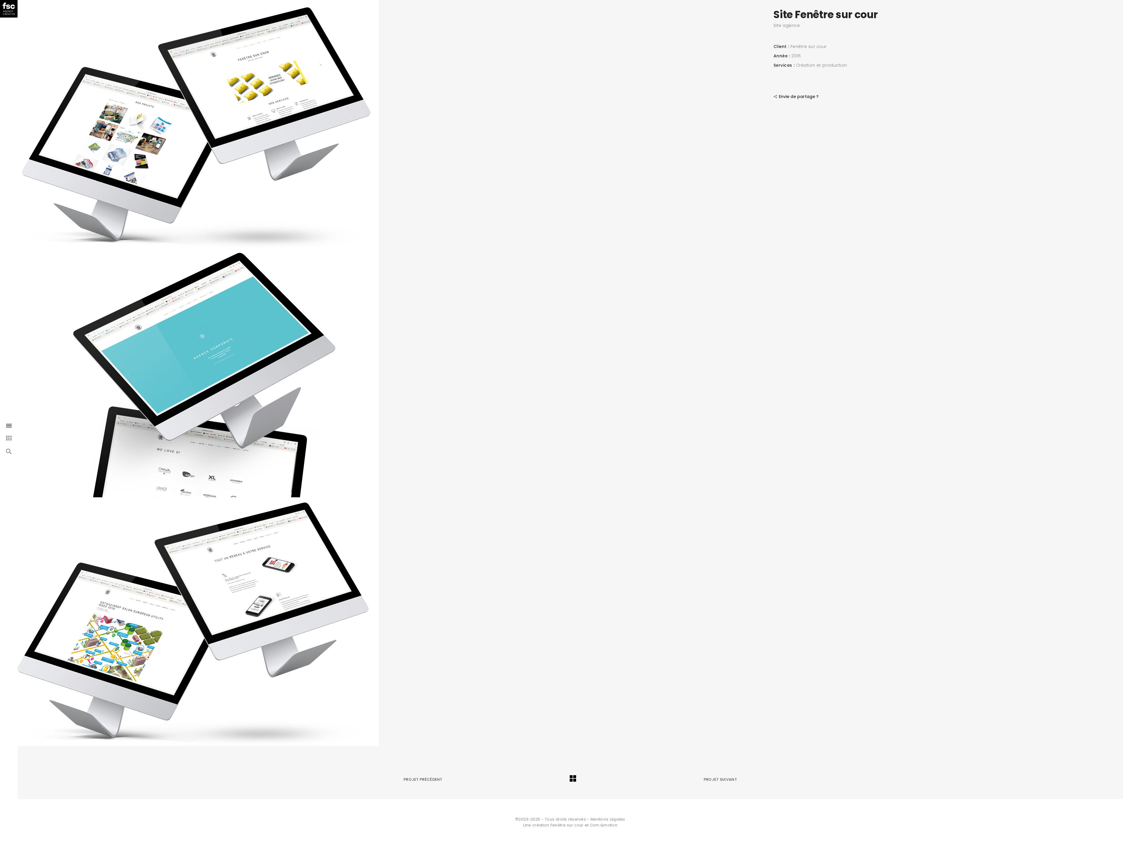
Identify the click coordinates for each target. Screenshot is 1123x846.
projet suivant (720, 779)
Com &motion (603, 825)
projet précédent (423, 779)
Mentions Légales (607, 819)
